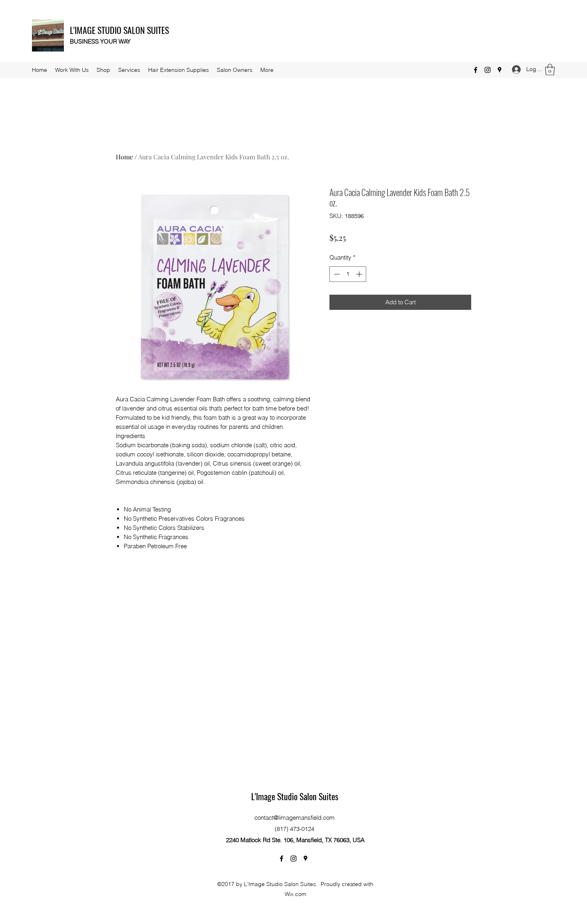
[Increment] (360, 274)
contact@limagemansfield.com (294, 817)
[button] (550, 69)
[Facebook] (476, 70)
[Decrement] (336, 274)
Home (124, 157)
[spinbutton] (348, 274)
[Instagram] (488, 70)
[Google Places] (500, 70)
